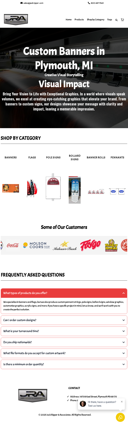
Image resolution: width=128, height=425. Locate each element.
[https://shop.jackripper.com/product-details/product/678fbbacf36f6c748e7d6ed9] (96, 191)
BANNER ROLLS (96, 157)
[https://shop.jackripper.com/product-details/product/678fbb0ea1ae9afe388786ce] (74, 190)
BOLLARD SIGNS (75, 157)
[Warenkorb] (122, 19)
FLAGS (32, 157)
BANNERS (11, 157)
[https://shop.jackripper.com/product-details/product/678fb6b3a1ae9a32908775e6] (10, 188)
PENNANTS (117, 157)
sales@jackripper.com (33, 3)
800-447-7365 (97, 3)
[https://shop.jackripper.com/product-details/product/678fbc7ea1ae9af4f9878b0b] (117, 191)
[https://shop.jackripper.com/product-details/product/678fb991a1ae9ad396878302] (53, 187)
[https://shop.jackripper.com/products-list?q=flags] (32, 188)
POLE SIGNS (53, 157)
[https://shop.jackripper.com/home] (16, 19)
